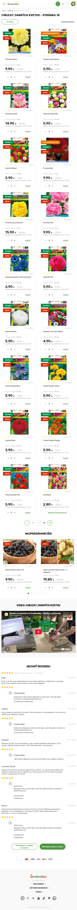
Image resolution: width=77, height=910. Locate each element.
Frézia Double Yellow (51, 386)
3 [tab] (34, 593)
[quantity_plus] (14, 77)
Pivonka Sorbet (11, 114)
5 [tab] (40, 593)
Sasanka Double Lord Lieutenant (18, 277)
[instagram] (33, 898)
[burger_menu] (4, 3)
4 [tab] (37, 593)
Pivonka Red (48, 168)
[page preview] (27, 523)
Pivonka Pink (48, 223)
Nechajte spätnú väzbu (52, 846)
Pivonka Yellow (11, 59)
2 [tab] (31, 593)
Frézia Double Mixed (51, 59)
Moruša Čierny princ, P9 (14, 570)
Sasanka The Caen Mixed (53, 331)
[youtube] (38, 898)
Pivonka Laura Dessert (14, 223)
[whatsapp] (54, 898)
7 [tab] (46, 593)
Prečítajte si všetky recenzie (24, 846)
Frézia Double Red (12, 495)
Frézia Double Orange (51, 440)
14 (44, 523)
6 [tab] (43, 593)
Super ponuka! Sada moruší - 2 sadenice (55, 571)
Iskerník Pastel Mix (50, 114)
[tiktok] (44, 898)
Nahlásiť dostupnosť (57, 513)
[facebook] (28, 898)
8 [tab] (48, 593)
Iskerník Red (10, 440)
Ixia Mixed (47, 495)
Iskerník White (10, 331)
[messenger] (22, 898)
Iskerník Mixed (11, 168)
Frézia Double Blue (12, 386)
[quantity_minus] (8, 77)
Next (71, 563)
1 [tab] (28, 593)
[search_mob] (58, 4)
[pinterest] (49, 898)
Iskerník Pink (48, 277)
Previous (5, 563)
